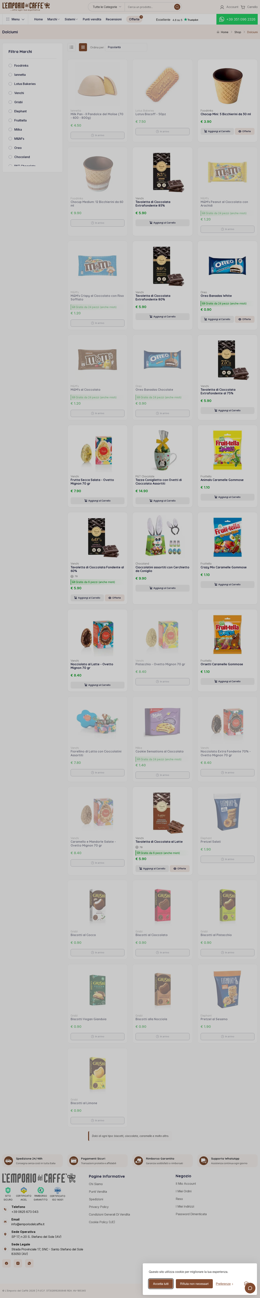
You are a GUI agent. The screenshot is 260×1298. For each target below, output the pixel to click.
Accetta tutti (161, 1283)
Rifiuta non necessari (194, 1283)
